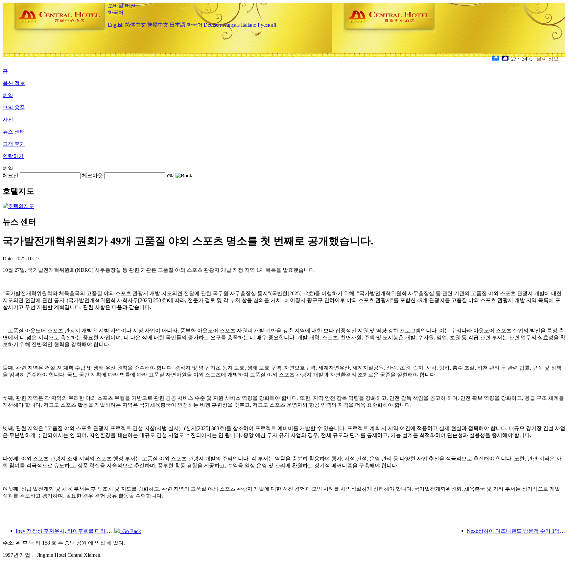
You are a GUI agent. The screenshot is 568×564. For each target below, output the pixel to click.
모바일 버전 (121, 6)
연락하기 (13, 156)
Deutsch (212, 25)
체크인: (11, 175)
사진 (8, 119)
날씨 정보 (547, 59)
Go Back (130, 531)
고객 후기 (14, 144)
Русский (267, 25)
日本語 (177, 25)
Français (231, 25)
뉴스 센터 (14, 132)
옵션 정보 (14, 83)
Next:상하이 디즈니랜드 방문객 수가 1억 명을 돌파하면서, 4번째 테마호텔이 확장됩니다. (516, 531)
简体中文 (135, 25)
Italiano (248, 25)
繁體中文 (157, 25)
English (116, 25)
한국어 (116, 12)
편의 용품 (14, 107)
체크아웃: (93, 175)
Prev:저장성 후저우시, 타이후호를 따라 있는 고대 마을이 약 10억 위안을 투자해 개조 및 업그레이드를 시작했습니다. (65, 531)
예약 (8, 95)
